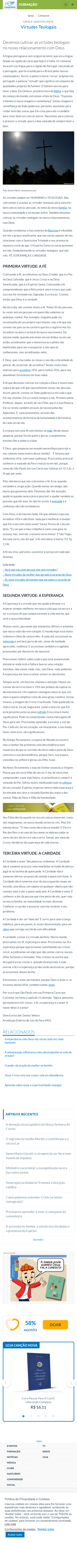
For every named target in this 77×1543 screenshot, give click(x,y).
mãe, (50, 430)
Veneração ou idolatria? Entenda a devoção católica (35, 1185)
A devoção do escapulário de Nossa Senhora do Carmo (38, 1127)
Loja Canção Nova (21, 1345)
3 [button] (38, 1416)
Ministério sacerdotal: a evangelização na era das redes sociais (36, 1170)
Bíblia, (58, 91)
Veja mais (38, 1240)
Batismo (53, 230)
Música (11, 1462)
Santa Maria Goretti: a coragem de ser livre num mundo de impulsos (38, 1156)
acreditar (25, 370)
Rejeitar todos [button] (45, 1529)
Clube (10, 1468)
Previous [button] (6, 1382)
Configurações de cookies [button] (20, 1529)
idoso (6, 929)
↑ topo (38, 1441)
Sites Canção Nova (72, 4)
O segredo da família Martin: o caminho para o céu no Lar (37, 1141)
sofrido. (42, 712)
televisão (8, 641)
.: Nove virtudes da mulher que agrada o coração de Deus (37, 574)
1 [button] (23, 1416)
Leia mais (10, 1524)
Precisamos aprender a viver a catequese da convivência (36, 1214)
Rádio (46, 1451)
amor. (51, 984)
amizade (57, 501)
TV (44, 1446)
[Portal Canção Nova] (10, 4)
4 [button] (46, 1416)
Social (11, 1485)
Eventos (12, 1446)
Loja (45, 1457)
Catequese (43, 15)
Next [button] (71, 1382)
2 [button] (31, 1416)
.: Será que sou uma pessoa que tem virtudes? (30, 569)
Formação (13, 1451)
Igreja (31, 15)
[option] (38, 1383)
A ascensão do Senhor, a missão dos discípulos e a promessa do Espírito (38, 1229)
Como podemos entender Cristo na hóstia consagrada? (34, 1199)
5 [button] (53, 1416)
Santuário (13, 1474)
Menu (65, 4)
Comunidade (15, 1479)
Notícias (12, 1457)
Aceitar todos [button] (15, 1534)
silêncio (67, 782)
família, (62, 207)
